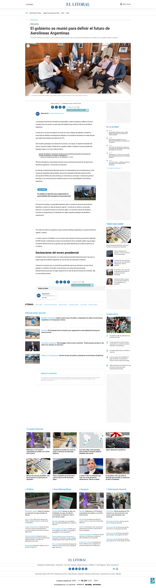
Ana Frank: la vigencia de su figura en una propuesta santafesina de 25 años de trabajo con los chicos (119, 147)
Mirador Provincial (82, 565)
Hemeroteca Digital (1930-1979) (44, 574)
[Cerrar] (87, 110)
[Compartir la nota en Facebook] (52, 107)
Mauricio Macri (93, 304)
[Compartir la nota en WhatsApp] (60, 107)
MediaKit (118, 574)
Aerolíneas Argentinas (50, 304)
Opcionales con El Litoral (108, 574)
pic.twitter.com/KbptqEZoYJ (60, 155)
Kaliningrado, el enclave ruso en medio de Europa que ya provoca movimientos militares (119, 155)
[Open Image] (28, 45)
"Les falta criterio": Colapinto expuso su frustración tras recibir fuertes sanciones (119, 162)
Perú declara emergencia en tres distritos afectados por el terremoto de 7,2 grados (119, 140)
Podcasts (73, 565)
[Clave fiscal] (152, 583)
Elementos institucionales (92, 574)
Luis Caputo (83, 304)
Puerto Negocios (101, 565)
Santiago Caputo (74, 304)
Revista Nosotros (50, 565)
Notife (108, 565)
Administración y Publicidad (76, 574)
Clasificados (59, 565)
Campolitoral (41, 565)
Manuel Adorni (63, 304)
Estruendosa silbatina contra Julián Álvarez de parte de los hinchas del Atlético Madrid (118, 132)
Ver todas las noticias (113, 168)
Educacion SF (115, 565)
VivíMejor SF (92, 565)
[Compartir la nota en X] (56, 107)
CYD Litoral (67, 565)
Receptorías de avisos (60, 574)
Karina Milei (38, 304)
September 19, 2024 (67, 157)
